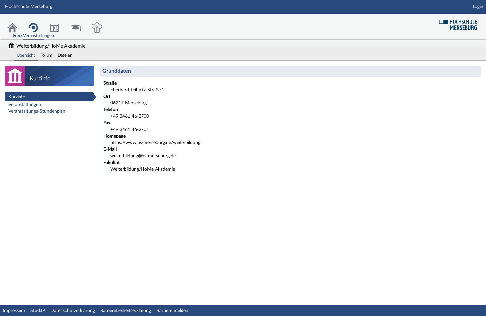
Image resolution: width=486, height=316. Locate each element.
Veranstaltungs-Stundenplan (36, 111)
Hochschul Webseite (460, 22)
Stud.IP (37, 310)
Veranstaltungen (24, 104)
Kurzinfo (16, 97)
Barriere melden (172, 310)
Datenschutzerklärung (72, 310)
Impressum (14, 310)
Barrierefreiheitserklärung (125, 310)
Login (478, 6)
